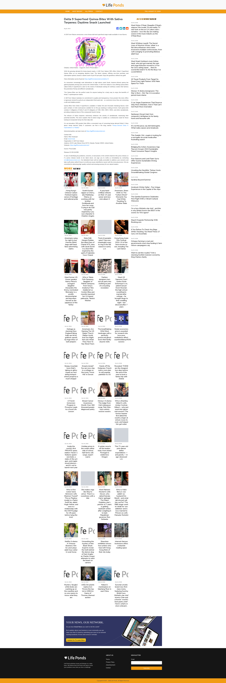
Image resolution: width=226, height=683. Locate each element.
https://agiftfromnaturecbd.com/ (79, 145)
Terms (108, 659)
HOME (67, 11)
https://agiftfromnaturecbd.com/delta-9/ (96, 79)
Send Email (71, 139)
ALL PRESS (89, 11)
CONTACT (99, 11)
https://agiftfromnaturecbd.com (95, 131)
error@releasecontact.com (72, 160)
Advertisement (110, 665)
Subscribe (147, 668)
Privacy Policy (110, 662)
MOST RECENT (77, 11)
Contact (108, 668)
